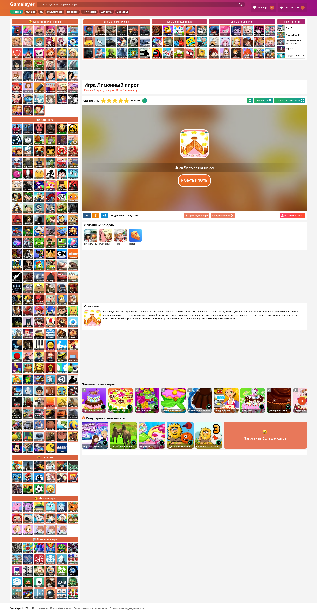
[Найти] (240, 4)
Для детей (106, 11)
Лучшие (30, 11)
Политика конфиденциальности (126, 608)
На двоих (72, 11)
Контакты (43, 608)
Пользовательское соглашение (90, 608)
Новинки (17, 11)
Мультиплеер (55, 11)
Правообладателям (60, 608)
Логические (89, 11)
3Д (41, 11)
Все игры (122, 11)
